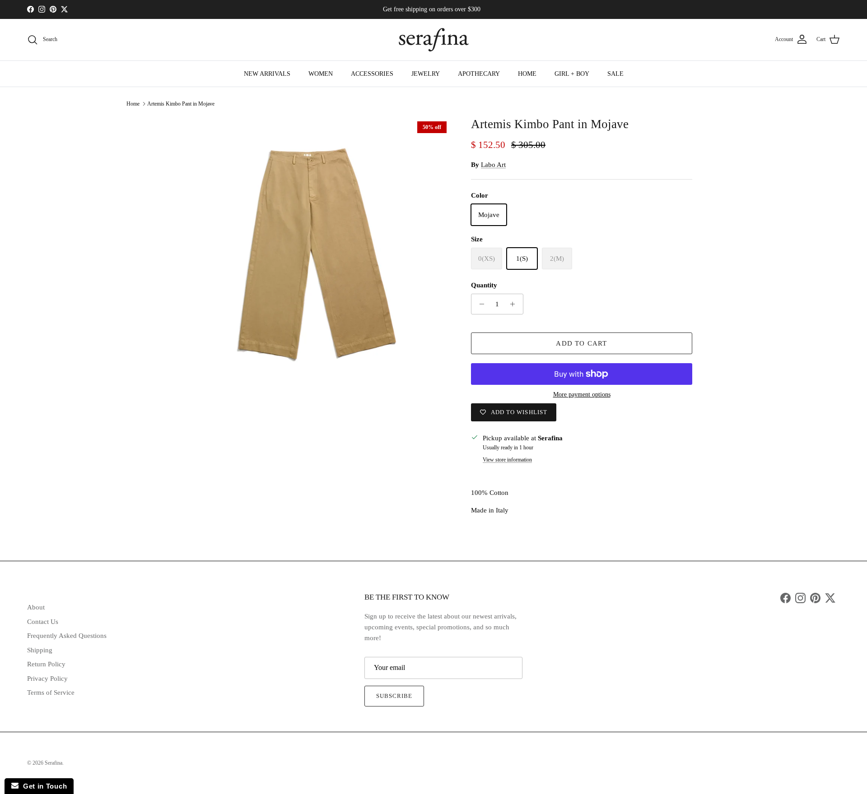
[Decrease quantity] (479, 304)
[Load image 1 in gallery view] (313, 255)
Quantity (484, 285)
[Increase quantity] (515, 304)
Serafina (53, 763)
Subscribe (394, 695)
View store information (507, 460)
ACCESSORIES (372, 73)
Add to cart (581, 343)
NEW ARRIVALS (267, 73)
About (36, 607)
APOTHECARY (479, 73)
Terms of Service (51, 692)
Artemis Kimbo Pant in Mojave (180, 104)
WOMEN (320, 73)
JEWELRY (425, 73)
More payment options (582, 394)
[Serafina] (434, 39)
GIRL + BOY (572, 73)
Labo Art (493, 164)
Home (133, 104)
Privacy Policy (47, 678)
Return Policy (46, 664)
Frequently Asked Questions (67, 635)
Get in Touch (43, 786)
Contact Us (42, 621)
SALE (615, 73)
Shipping (39, 650)
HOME (527, 73)
